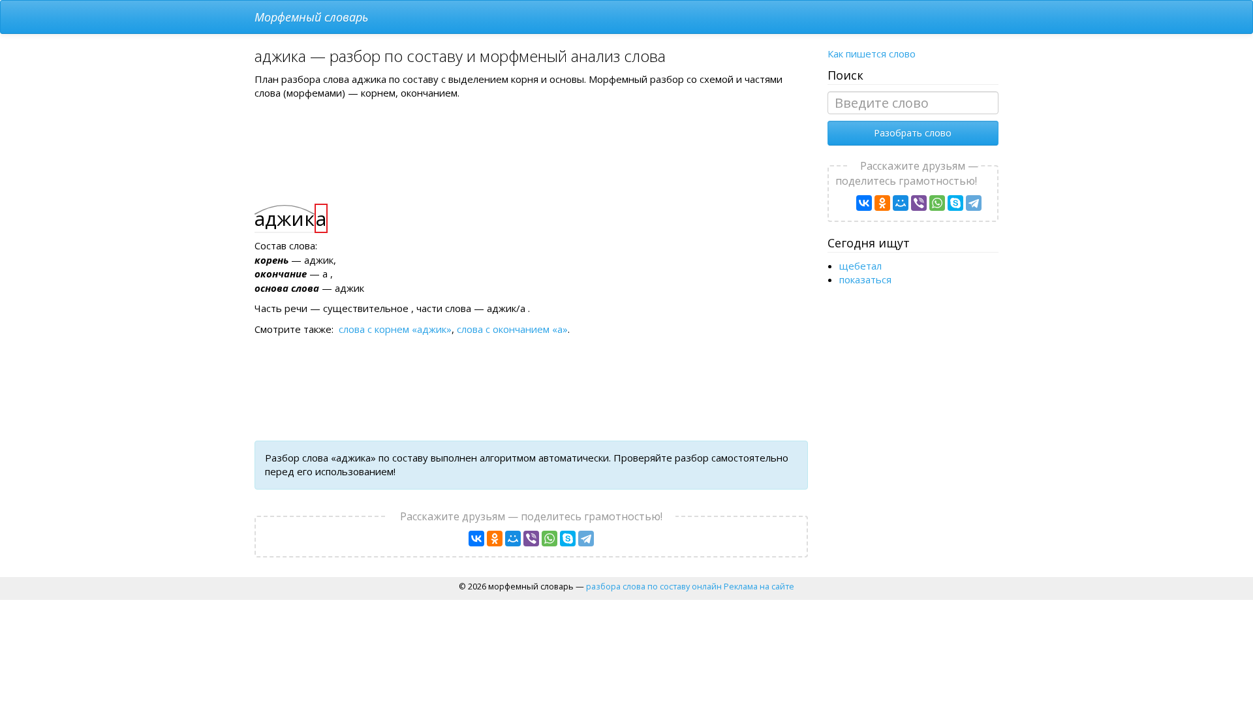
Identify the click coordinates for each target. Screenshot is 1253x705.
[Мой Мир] (513, 538)
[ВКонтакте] (476, 538)
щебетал (860, 265)
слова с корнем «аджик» (395, 329)
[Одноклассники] (495, 538)
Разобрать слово (912, 133)
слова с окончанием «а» (512, 329)
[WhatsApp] (549, 538)
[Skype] (568, 538)
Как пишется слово (872, 53)
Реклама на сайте (759, 586)
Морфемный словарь (311, 17)
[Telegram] (586, 538)
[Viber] (531, 538)
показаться (865, 279)
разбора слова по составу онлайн (654, 586)
